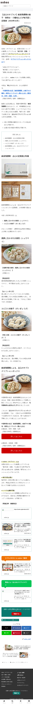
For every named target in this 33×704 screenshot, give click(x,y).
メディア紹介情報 (5, 677)
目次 (14, 134)
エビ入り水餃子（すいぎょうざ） (14, 143)
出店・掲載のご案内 (5, 674)
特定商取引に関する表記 (6, 681)
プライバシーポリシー (6, 684)
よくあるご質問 (20, 672)
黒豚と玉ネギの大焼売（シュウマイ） (16, 141)
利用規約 (3, 686)
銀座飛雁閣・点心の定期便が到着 (14, 138)
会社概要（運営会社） (6, 679)
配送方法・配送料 (21, 677)
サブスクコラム (20, 682)
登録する (16, 614)
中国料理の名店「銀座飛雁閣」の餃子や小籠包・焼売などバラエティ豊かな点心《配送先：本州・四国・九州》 (16, 93)
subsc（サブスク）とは (6, 672)
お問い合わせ (20, 675)
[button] (26, 633)
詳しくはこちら (16, 436)
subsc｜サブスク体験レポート (11, 620)
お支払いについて (21, 680)
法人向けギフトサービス (22, 685)
